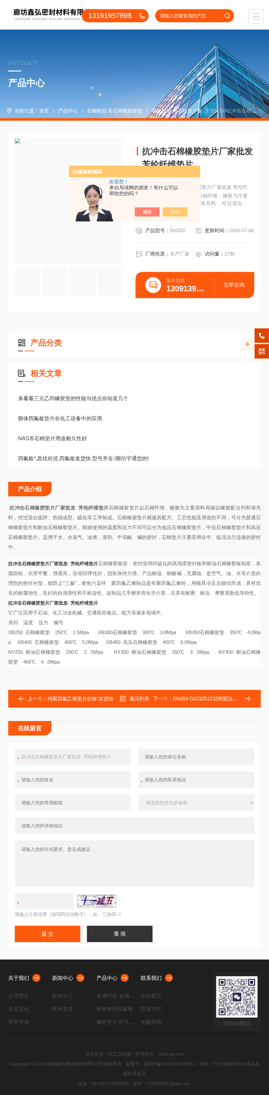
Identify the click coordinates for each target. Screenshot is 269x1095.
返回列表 (139, 698)
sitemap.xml (171, 1054)
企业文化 (18, 1009)
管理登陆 (144, 1054)
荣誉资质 (18, 1022)
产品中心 (68, 111)
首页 (44, 111)
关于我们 (18, 978)
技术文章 (62, 1009)
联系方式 (151, 1009)
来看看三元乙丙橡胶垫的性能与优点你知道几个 (73, 398)
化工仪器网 (119, 1054)
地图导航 (151, 1022)
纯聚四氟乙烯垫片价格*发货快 (81, 698)
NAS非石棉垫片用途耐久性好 (52, 438)
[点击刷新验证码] (96, 901)
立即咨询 (233, 285)
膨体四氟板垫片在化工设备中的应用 (60, 418)
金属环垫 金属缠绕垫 (115, 996)
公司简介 (18, 996)
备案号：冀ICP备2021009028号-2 (161, 1063)
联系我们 (151, 978)
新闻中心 (62, 978)
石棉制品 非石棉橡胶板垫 (114, 111)
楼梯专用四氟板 (114, 1009)
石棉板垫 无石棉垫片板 (177, 111)
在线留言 (151, 996)
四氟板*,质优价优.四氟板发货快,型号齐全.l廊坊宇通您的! (83, 458)
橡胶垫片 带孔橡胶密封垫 (115, 1022)
